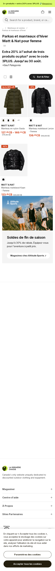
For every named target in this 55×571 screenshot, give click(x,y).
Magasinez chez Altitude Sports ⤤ (28, 255)
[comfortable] (11, 77)
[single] (5, 77)
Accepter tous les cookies (27, 564)
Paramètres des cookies (27, 554)
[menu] (50, 12)
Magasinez (47, 3)
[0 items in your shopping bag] (43, 12)
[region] (27, 550)
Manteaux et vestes (16, 28)
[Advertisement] (27, 314)
